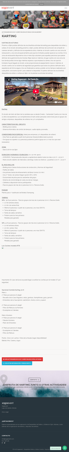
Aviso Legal (5, 412)
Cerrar (41, 4)
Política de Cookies (33, 4)
